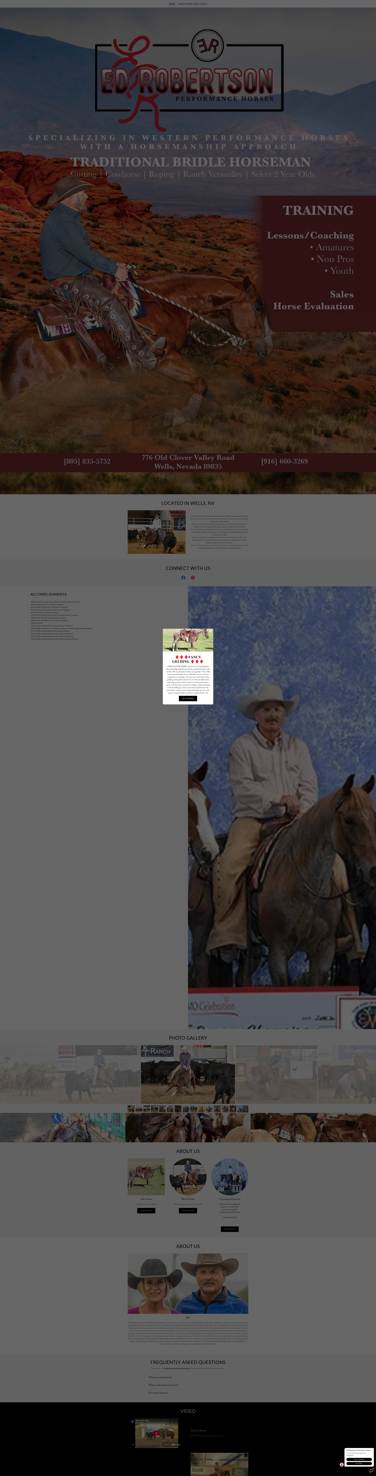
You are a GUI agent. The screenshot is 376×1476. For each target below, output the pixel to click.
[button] (371, 1471)
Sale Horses (188, 699)
